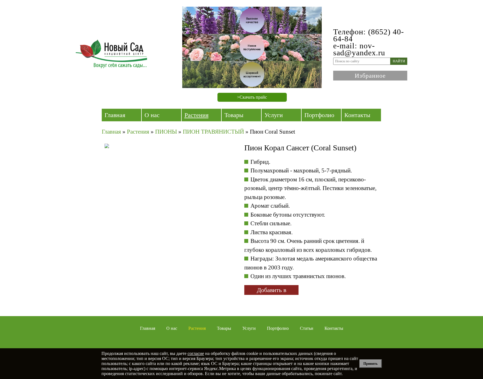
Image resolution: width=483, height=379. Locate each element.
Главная (115, 115)
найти (399, 61)
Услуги (273, 115)
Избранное (370, 75)
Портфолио (319, 115)
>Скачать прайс (252, 97)
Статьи (306, 328)
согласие (196, 353)
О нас (152, 115)
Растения (196, 115)
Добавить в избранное (271, 290)
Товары (233, 115)
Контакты (357, 115)
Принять (370, 363)
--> (153, 192)
